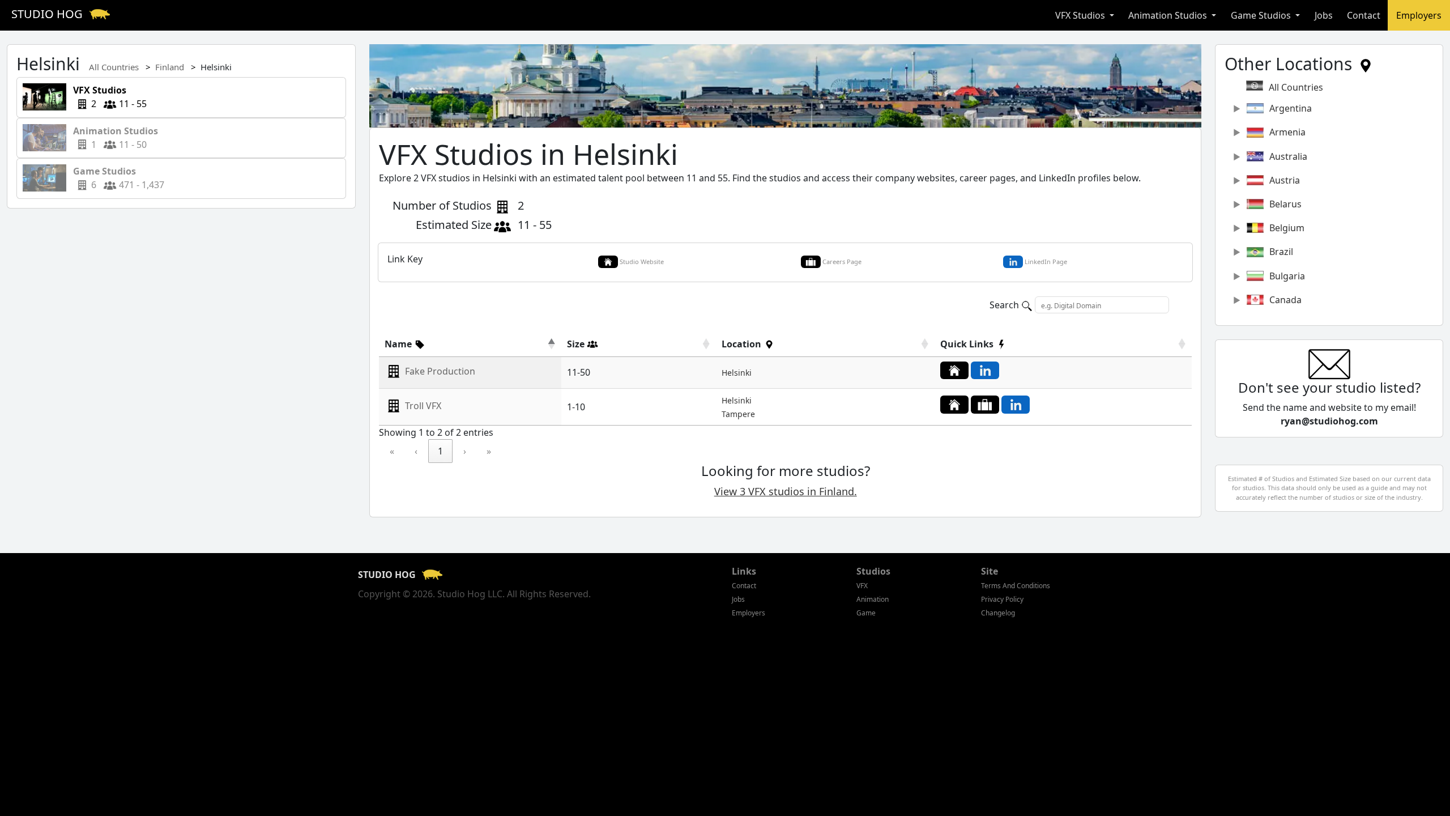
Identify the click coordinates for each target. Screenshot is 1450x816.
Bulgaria (1287, 276)
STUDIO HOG (48, 14)
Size (577, 344)
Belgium (1286, 228)
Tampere (738, 414)
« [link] (392, 451)
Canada (1285, 300)
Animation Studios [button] (1168, 15)
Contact (1363, 15)
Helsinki (737, 372)
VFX (862, 585)
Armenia (1287, 132)
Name (399, 344)
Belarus (1285, 204)
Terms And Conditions (1015, 585)
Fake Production (440, 372)
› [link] (464, 451)
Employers (1419, 15)
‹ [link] (416, 451)
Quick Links (968, 344)
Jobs (1324, 15)
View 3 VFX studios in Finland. (785, 491)
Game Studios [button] (1262, 15)
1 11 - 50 (116, 138)
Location (743, 344)
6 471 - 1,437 (115, 178)
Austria (1284, 180)
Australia (1288, 156)
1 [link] (440, 451)
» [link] (489, 451)
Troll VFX (423, 406)
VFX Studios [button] (1081, 15)
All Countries (114, 67)
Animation (872, 599)
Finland (169, 67)
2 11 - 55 (106, 97)
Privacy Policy (1002, 599)
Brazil (1281, 251)
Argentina (1290, 108)
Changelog (998, 613)
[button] (405, 344)
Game (866, 613)
